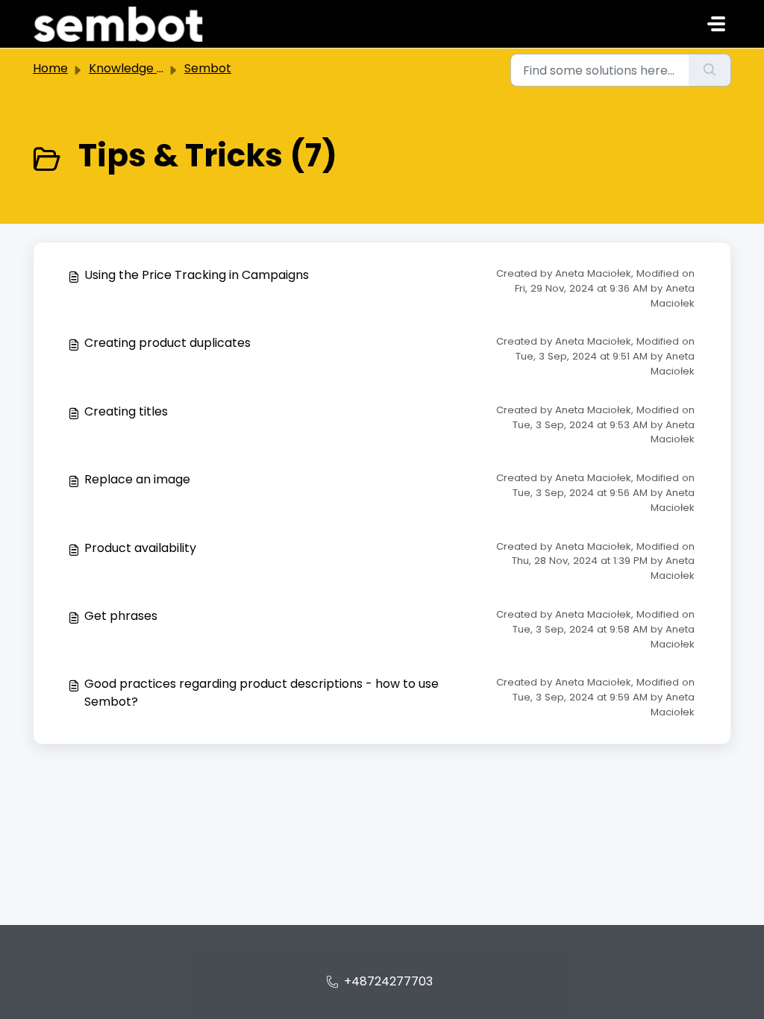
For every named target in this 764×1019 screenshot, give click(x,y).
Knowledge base (137, 68)
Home (50, 68)
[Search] (710, 70)
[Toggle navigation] (716, 23)
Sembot (207, 68)
